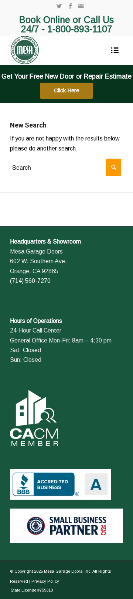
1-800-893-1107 (79, 29)
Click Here (66, 90)
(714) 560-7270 (30, 281)
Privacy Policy (45, 581)
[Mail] (81, 6)
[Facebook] (70, 6)
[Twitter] (59, 6)
